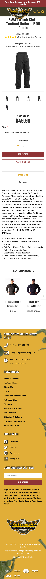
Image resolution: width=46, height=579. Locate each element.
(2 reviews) (22, 37)
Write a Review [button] (35, 37)
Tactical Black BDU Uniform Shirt (12, 304)
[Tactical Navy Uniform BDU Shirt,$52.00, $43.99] (33, 286)
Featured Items (11, 383)
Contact (7, 391)
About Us (8, 387)
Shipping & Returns (13, 417)
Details (23, 4)
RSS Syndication (11, 425)
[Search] (34, 11)
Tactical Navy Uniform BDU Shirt (33, 304)
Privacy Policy (27, 557)
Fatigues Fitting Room (14, 421)
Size (5, 127)
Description (23, 175)
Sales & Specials (11, 378)
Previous (3, 296)
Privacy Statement (13, 408)
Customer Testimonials (15, 395)
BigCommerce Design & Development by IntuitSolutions (23, 552)
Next (43, 296)
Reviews (23, 182)
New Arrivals (10, 412)
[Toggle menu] (4, 11)
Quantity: (23, 140)
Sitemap (8, 404)
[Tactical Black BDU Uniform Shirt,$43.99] (12, 286)
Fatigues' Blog (10, 400)
